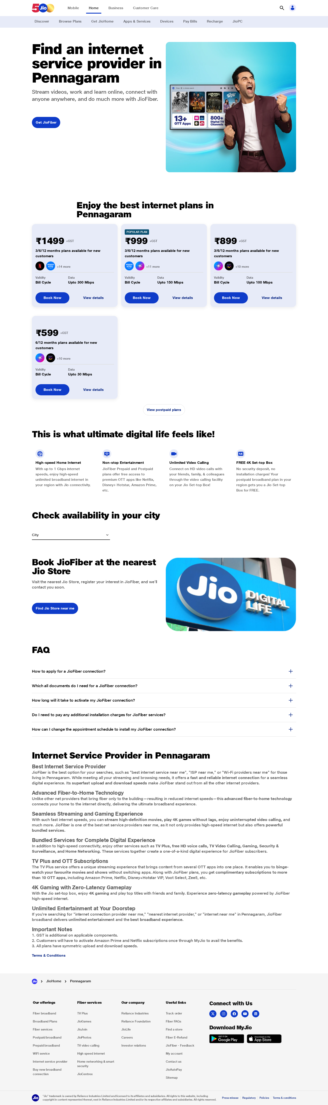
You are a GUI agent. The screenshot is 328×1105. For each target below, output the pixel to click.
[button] (281, 8)
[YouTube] (245, 1013)
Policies (264, 1097)
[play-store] (226, 1039)
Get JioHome (102, 21)
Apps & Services (137, 21)
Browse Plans (70, 21)
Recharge (215, 21)
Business (115, 8)
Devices (166, 21)
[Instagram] (223, 1013)
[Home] (34, 981)
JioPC (238, 21)
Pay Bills (190, 21)
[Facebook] (234, 1013)
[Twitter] (212, 1013)
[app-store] (264, 1039)
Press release (230, 1097)
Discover (42, 21)
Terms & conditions (284, 1097)
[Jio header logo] (43, 8)
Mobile (73, 8)
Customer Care (145, 8)
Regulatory (248, 1097)
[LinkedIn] (255, 1013)
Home (94, 8)
